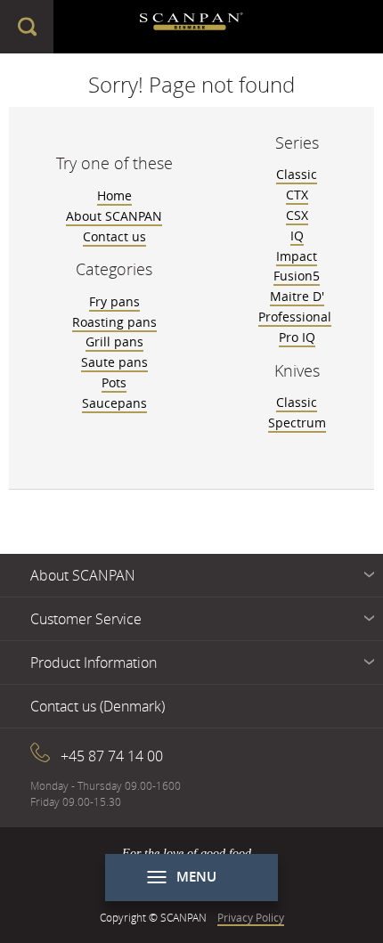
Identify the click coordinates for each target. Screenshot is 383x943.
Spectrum (297, 422)
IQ (297, 235)
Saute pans (114, 362)
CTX (297, 194)
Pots (114, 382)
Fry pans (114, 301)
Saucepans (114, 402)
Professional (294, 316)
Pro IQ (297, 337)
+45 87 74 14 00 (112, 756)
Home (114, 195)
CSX (297, 215)
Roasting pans (114, 321)
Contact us (114, 236)
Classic (296, 174)
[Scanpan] (192, 26)
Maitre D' (297, 296)
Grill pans (114, 341)
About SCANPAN (114, 215)
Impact (296, 256)
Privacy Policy (250, 917)
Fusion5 (296, 275)
